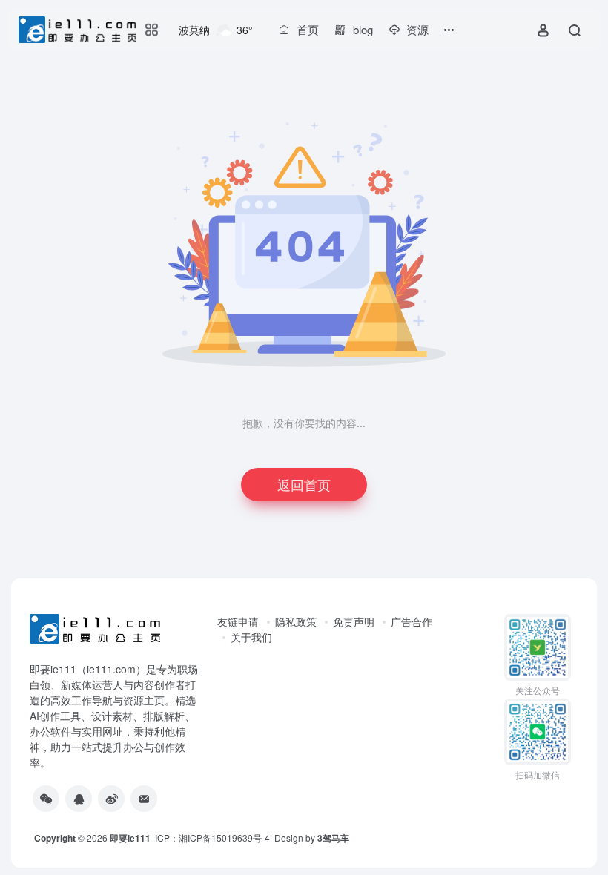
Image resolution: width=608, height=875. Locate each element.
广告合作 (411, 621)
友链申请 (238, 621)
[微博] (111, 798)
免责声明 (353, 621)
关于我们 (251, 637)
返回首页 (304, 484)
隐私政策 (296, 621)
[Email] (143, 798)
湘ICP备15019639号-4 (224, 837)
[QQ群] (78, 798)
